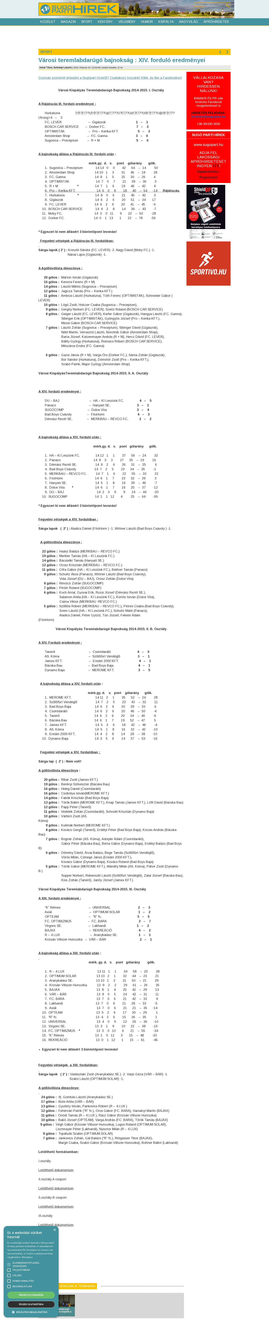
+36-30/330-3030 (208, 124)
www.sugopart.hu (208, 144)
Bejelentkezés (207, 172)
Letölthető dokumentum (56, 1170)
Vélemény (127, 22)
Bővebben (27, 1257)
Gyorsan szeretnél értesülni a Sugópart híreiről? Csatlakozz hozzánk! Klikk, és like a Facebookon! (110, 78)
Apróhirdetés (216, 22)
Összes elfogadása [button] (31, 1295)
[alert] (31, 1271)
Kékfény (105, 22)
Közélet (47, 22)
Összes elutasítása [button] (31, 1304)
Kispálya (166, 22)
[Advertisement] (134, 37)
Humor (147, 22)
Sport (86, 22)
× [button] (54, 1230)
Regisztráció (208, 177)
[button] (31, 1312)
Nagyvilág (188, 22)
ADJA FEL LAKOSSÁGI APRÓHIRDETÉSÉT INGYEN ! (208, 159)
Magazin (68, 22)
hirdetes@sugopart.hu (208, 116)
